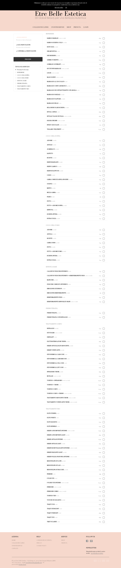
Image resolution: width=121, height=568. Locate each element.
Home (14, 540)
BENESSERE (20, 72)
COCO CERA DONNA (23, 75)
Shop (69, 27)
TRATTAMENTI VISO (23, 89)
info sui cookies (59, 7)
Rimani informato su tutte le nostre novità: (95, 552)
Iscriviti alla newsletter (97, 553)
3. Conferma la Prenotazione (26, 51)
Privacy (39, 543)
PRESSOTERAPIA (22, 83)
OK (66, 7)
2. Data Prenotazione (23, 45)
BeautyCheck (22, 564)
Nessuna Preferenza (23, 69)
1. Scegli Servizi (21, 37)
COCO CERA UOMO (23, 78)
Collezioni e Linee (41, 27)
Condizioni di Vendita (44, 540)
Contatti (15, 548)
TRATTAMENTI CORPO (24, 86)
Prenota (77, 27)
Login (85, 27)
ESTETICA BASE (22, 80)
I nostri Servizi (57, 27)
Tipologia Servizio (22, 66)
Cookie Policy (41, 546)
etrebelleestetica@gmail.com (34, 562)
